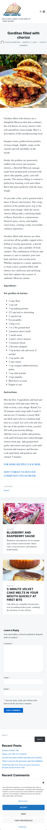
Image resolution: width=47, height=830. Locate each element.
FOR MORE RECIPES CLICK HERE (22, 464)
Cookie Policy (22, 827)
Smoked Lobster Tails (10, 750)
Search (4, 735)
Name (7, 677)
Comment (8, 643)
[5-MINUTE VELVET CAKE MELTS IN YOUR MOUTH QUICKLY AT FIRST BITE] (23, 570)
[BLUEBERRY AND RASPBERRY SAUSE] (23, 513)
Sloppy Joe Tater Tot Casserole (14, 754)
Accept (23, 807)
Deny (23, 814)
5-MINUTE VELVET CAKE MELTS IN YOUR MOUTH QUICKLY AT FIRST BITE (22, 594)
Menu (44, 11)
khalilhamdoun (12, 42)
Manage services (23, 801)
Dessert (10, 529)
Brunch (6, 490)
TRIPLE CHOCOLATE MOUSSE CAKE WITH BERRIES (22, 761)
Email (7, 689)
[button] (43, 782)
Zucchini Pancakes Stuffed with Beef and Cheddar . (22, 758)
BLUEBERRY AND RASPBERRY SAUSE (21, 534)
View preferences (23, 820)
